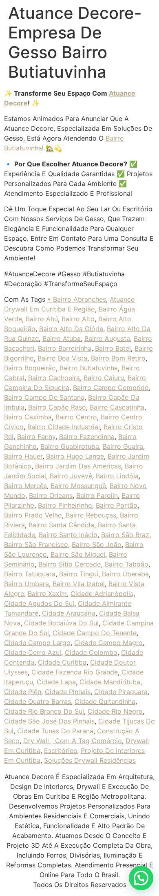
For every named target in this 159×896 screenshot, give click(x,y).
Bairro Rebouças (91, 515)
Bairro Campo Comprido (111, 387)
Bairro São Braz (125, 535)
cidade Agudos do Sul (39, 603)
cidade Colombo (91, 652)
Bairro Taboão (126, 564)
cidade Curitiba (62, 662)
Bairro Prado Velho (33, 515)
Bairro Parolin (97, 495)
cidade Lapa (56, 682)
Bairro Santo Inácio (68, 535)
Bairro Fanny (36, 436)
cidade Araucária (68, 613)
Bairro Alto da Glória (71, 329)
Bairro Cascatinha (117, 407)
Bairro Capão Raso (57, 407)
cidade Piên (22, 692)
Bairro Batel (113, 348)
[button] (141, 878)
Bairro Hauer (23, 456)
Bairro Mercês (25, 486)
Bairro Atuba (61, 338)
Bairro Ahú (42, 319)
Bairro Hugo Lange (75, 456)
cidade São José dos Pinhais (49, 721)
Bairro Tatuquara (29, 574)
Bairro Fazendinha (87, 436)
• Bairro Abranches (76, 299)
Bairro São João (96, 544)
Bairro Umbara (26, 584)
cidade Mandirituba (110, 682)
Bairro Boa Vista (62, 358)
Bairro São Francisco (36, 544)
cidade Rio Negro (115, 711)
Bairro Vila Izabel (79, 584)
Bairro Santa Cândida (61, 525)
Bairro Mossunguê (78, 486)
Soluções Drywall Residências (90, 760)
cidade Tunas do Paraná (55, 731)
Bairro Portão (116, 505)
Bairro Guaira (123, 446)
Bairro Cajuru (104, 378)
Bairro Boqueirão (30, 368)
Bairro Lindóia (117, 476)
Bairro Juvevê (71, 476)
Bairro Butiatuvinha (89, 368)
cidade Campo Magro (108, 642)
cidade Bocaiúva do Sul (61, 623)
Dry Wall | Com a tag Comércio (72, 741)
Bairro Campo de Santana (44, 397)
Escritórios (60, 750)
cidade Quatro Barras (37, 701)
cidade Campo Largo (37, 642)
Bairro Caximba (28, 417)
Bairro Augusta (107, 338)
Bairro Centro (76, 417)
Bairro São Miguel (78, 554)
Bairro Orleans (51, 495)
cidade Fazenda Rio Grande (74, 672)
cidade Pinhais (68, 692)
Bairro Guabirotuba (69, 446)
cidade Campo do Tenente (95, 633)
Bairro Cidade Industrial (63, 427)
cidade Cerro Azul (32, 652)
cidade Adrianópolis (102, 593)
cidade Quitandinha (105, 701)
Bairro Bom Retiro (118, 358)
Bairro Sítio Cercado (69, 564)
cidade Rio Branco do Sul (44, 711)
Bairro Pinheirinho (65, 505)
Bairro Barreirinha (64, 348)
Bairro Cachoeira (54, 378)
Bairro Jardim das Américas (78, 466)
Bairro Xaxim (47, 593)
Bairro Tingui (78, 574)
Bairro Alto (78, 319)
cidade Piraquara (121, 692)
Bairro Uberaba (125, 574)
